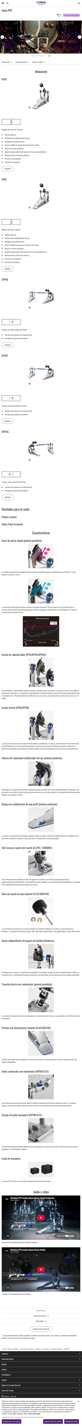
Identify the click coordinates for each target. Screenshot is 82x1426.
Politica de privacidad (22, 1417)
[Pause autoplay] (49, 56)
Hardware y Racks (56, 1349)
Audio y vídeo (37, 62)
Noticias (4, 1364)
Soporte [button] (4, 1380)
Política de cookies (37, 1417)
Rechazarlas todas (71, 1421)
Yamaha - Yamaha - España (10, 1349)
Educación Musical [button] (7, 1359)
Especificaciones (40, 1316)
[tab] (33, 56)
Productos (46, 1349)
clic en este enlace (34, 1414)
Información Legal (8, 1417)
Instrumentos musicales (27, 1349)
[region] (41, 1412)
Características (21, 62)
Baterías (38, 1349)
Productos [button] (5, 1353)
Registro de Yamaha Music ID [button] (11, 1385)
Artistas (4, 1369)
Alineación (6, 62)
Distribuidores (6, 1374)
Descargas (40, 1321)
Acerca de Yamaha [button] (7, 1390)
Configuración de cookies (11, 1421)
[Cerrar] (78, 1401)
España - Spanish (10, 1396)
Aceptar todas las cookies (53, 1421)
